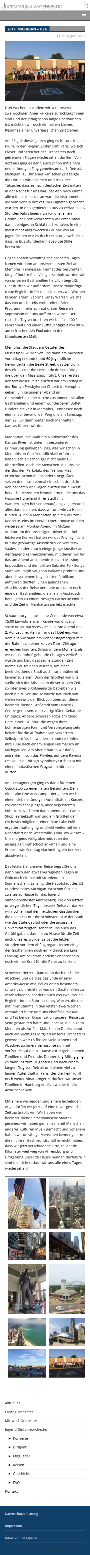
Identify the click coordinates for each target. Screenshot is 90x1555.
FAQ (16, 1482)
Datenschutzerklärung (21, 1513)
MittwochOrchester (21, 1420)
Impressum (13, 1526)
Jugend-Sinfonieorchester (26, 1429)
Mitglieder (21, 1456)
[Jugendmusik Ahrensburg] (45, 7)
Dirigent (19, 1447)
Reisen (18, 1464)
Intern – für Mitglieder (21, 1538)
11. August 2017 (72, 36)
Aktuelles (12, 1403)
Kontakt (11, 1491)
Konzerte (20, 1438)
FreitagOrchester (19, 1412)
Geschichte (22, 1473)
